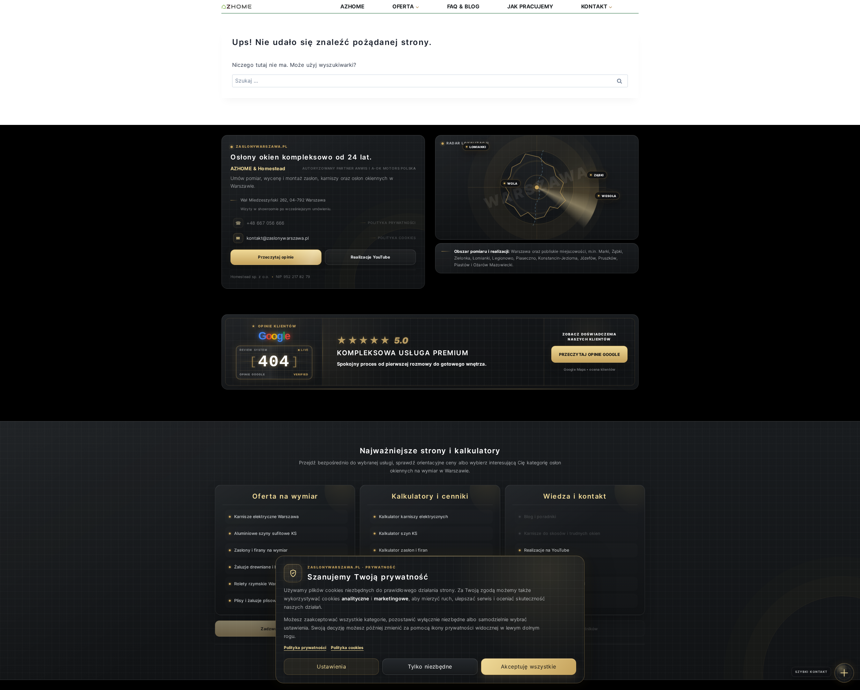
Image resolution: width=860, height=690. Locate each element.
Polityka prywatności (305, 647)
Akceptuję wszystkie (528, 666)
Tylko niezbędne (430, 666)
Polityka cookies (347, 647)
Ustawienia (331, 666)
